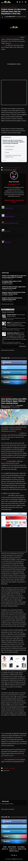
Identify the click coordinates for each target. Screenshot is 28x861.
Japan (15, 170)
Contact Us (13, 849)
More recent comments (7, 350)
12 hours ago (21, 343)
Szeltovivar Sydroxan (13, 333)
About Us (5, 849)
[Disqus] (14, 225)
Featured (3, 396)
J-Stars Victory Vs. (8, 170)
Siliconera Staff (10, 16)
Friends (7, 152)
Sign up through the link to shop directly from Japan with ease (14, 757)
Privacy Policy (14, 851)
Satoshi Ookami (11, 314)
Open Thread (12, 847)
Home (5, 847)
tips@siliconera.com (17, 859)
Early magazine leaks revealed (10, 37)
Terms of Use (22, 849)
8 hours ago (10, 319)
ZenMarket (4, 495)
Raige (8, 322)
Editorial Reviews (9, 146)
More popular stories (7, 304)
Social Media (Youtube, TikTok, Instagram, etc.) (13, 156)
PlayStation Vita (13, 7)
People (3, 309)
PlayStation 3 (4, 7)
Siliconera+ (21, 847)
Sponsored (9, 396)
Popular (12, 309)
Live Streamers (9, 149)
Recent (7, 309)
